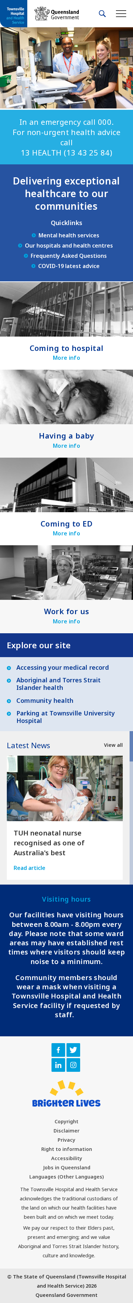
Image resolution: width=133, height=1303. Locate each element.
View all (113, 745)
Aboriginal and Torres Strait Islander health (58, 684)
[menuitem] (66, 1121)
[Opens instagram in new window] (73, 1065)
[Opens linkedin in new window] (58, 1065)
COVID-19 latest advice (69, 266)
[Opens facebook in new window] (58, 1050)
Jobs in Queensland (66, 1167)
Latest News (28, 745)
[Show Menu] (121, 13)
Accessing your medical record (62, 667)
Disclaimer (66, 1130)
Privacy (66, 1140)
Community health (44, 701)
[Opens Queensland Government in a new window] (56, 13)
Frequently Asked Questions (69, 256)
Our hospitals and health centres (69, 245)
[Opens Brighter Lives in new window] (66, 1093)
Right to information (66, 1149)
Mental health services (69, 235)
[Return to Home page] (13, 14)
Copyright (66, 1121)
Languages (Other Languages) (66, 1176)
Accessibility (66, 1158)
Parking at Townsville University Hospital (65, 717)
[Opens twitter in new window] (73, 1050)
